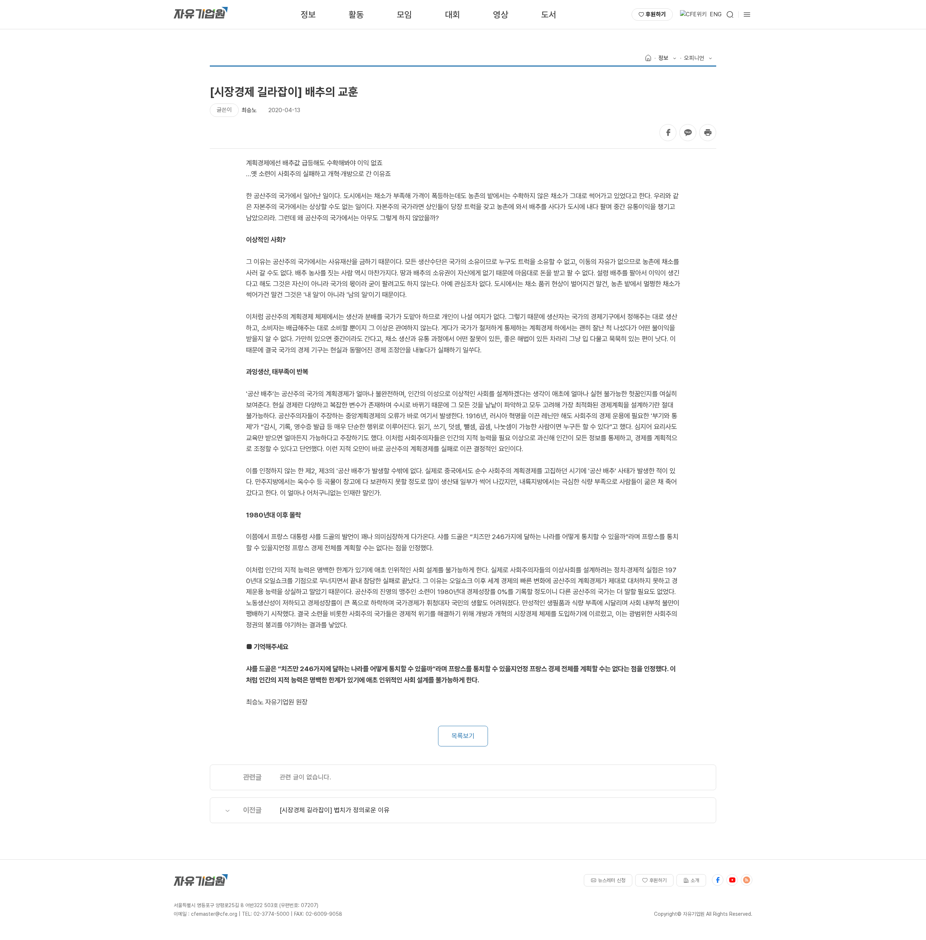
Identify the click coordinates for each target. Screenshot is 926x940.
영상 (500, 14)
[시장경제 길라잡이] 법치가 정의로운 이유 (335, 810)
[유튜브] (732, 880)
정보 (308, 14)
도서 (548, 14)
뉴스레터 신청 (611, 880)
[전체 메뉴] (747, 14)
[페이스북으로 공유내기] (667, 132)
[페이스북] (717, 880)
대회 (452, 14)
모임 (404, 14)
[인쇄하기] (707, 132)
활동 (356, 14)
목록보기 (463, 736)
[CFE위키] (693, 14)
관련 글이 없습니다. (305, 777)
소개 (695, 880)
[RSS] (746, 880)
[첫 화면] (201, 14)
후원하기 (656, 14)
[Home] (648, 58)
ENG (716, 14)
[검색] (730, 14)
